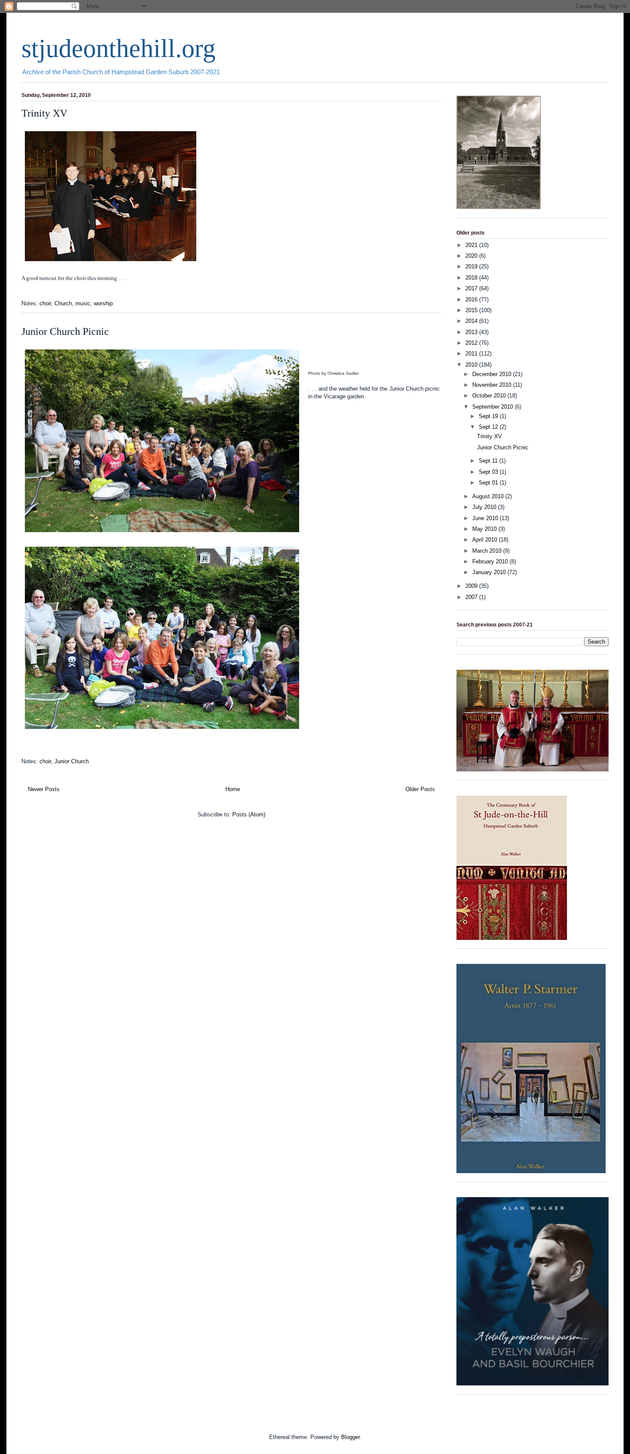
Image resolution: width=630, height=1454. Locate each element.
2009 (472, 586)
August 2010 (488, 496)
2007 (472, 597)
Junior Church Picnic (65, 331)
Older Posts (420, 789)
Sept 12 (489, 427)
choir (45, 303)
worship (103, 303)
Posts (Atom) (248, 814)
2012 (472, 343)
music (82, 303)
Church (63, 303)
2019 (472, 266)
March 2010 (487, 551)
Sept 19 (489, 416)
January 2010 (489, 572)
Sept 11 (489, 461)
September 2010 (493, 406)
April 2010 (485, 539)
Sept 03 (489, 472)
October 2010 (489, 395)
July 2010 (485, 507)
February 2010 (491, 561)
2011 (472, 353)
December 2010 (492, 374)
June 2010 (486, 518)
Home (232, 789)
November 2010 (492, 385)
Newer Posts (44, 789)
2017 (472, 288)
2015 (472, 310)
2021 (472, 245)
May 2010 (485, 529)
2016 (472, 299)
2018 (472, 277)
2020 (472, 256)
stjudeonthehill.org (118, 48)
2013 (472, 332)
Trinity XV (44, 113)
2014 (472, 321)
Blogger (350, 1437)
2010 (472, 364)
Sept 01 (489, 482)
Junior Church (71, 761)
